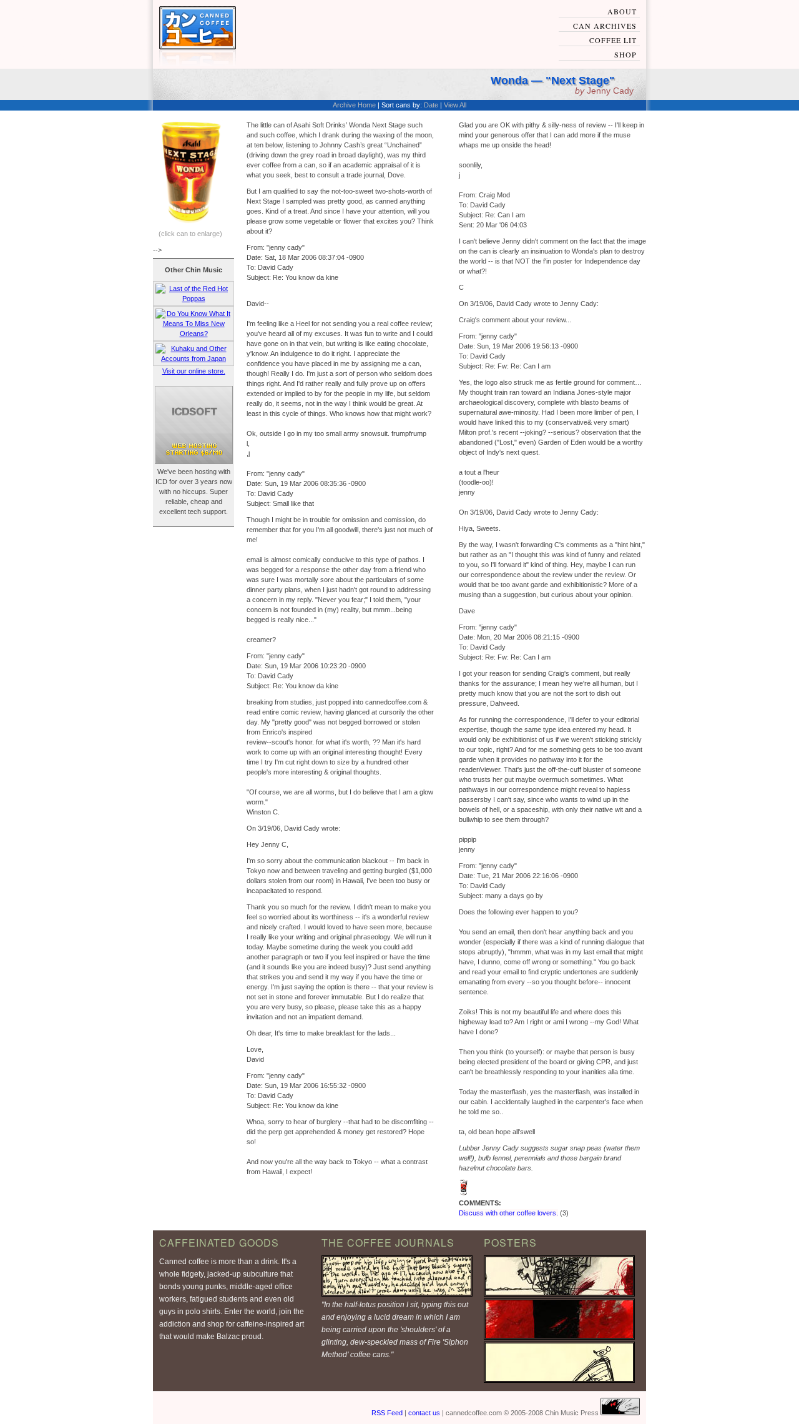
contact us (424, 1413)
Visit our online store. (193, 371)
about (622, 11)
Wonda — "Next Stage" (553, 80)
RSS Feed (387, 1413)
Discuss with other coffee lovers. (508, 1213)
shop (625, 54)
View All (455, 105)
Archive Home (354, 105)
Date (431, 105)
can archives (605, 26)
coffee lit (613, 40)
